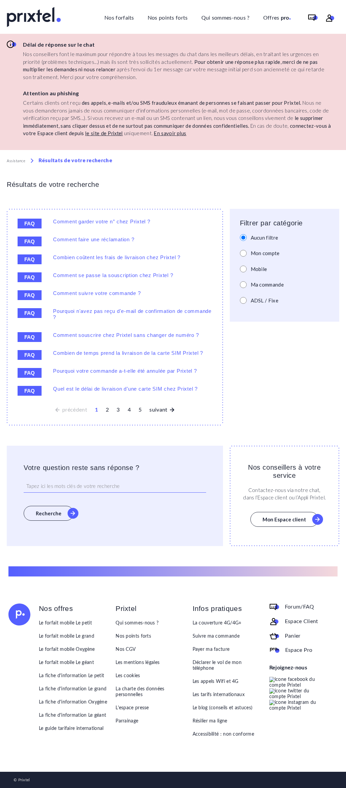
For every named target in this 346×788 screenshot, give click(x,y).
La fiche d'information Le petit (71, 675)
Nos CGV (125, 649)
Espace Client (301, 621)
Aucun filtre (264, 238)
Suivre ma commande (216, 636)
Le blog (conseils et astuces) (223, 708)
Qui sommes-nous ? (225, 18)
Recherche (48, 513)
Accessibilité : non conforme (223, 734)
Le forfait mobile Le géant (66, 662)
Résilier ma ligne (210, 721)
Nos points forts (168, 18)
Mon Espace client (284, 519)
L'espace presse (132, 708)
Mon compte (265, 253)
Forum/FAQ (299, 606)
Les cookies (128, 675)
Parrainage (127, 721)
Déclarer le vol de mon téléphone (217, 665)
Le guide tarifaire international (71, 728)
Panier (293, 635)
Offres (277, 17)
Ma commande (267, 284)
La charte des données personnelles (140, 692)
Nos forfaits (119, 18)
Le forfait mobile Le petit (65, 623)
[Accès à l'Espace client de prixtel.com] (330, 18)
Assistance (16, 161)
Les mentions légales (137, 662)
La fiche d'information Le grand (72, 689)
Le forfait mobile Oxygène (67, 649)
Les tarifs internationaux (219, 694)
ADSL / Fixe (264, 300)
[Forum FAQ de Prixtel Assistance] (313, 18)
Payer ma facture (211, 649)
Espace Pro (299, 649)
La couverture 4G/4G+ (217, 623)
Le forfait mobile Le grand (66, 636)
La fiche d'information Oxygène (73, 702)
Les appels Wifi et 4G (216, 681)
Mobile (259, 269)
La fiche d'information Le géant (72, 715)
